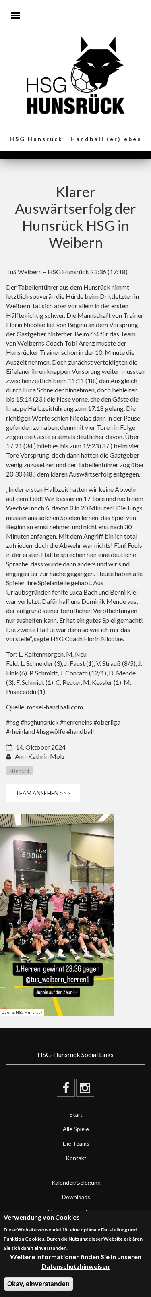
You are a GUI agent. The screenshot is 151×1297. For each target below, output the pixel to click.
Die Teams (76, 1143)
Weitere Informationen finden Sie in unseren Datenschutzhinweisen (75, 1261)
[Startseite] (75, 74)
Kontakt (76, 1157)
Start (76, 1114)
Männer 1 (19, 770)
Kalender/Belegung (76, 1182)
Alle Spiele (76, 1128)
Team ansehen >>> (42, 792)
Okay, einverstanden (38, 1283)
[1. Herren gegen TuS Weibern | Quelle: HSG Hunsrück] (57, 915)
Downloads (76, 1196)
